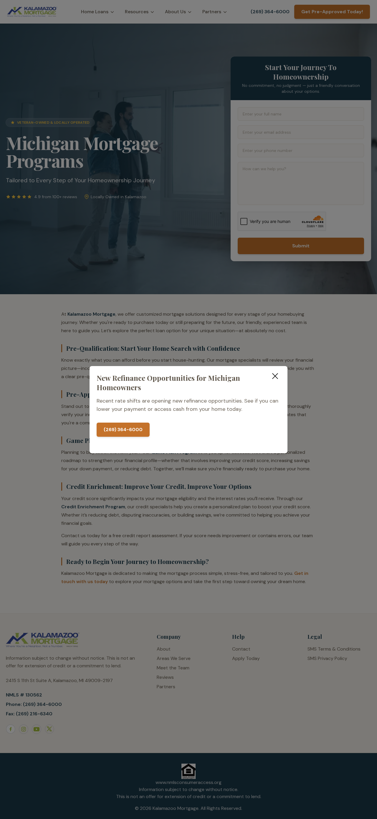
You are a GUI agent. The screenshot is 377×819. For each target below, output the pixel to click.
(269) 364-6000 (123, 429)
